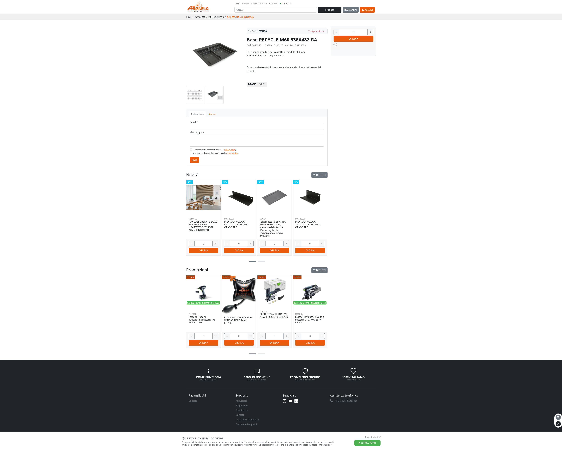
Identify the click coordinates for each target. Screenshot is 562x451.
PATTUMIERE (200, 17)
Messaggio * (197, 132)
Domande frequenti (247, 424)
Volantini (352, 9)
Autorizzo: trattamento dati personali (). (214, 149)
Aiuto (238, 3)
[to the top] (558, 423)
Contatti (245, 3)
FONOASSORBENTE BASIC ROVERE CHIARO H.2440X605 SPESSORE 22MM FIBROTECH (203, 226)
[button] (252, 353)
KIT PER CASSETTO (216, 17)
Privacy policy (229, 149)
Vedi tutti (319, 270)
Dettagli (202, 292)
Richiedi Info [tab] (197, 114)
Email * (194, 122)
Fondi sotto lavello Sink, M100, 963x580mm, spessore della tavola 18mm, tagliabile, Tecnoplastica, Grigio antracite (273, 228)
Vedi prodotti (315, 31)
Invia (194, 160)
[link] (198, 6)
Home (188, 17)
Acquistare (241, 400)
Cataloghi (273, 3)
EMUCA (263, 31)
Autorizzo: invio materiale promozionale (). (216, 153)
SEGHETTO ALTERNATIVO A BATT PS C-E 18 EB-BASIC (274, 315)
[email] (558, 417)
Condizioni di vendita (247, 419)
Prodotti (329, 9)
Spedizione (242, 410)
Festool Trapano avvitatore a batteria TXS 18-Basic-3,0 (202, 320)
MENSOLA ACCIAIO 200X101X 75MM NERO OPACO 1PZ (307, 224)
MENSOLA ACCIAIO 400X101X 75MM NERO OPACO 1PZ (236, 224)
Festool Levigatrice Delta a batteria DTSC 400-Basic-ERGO (309, 320)
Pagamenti (242, 405)
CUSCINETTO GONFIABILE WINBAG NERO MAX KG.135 (238, 320)
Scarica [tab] (212, 114)
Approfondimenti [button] (258, 3)
